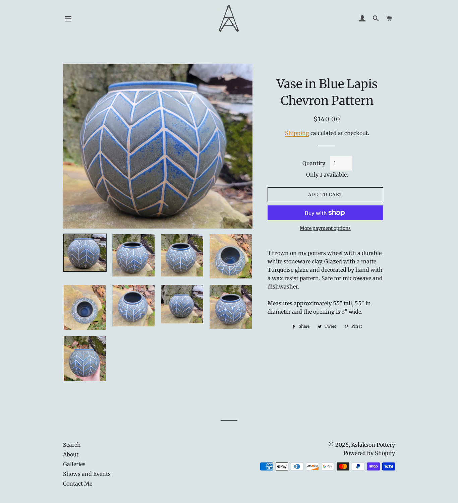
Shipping (297, 133)
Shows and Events (87, 473)
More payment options (325, 228)
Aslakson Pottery (373, 444)
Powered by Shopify (369, 453)
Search (72, 444)
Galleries (74, 464)
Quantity (313, 163)
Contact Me (77, 483)
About (70, 454)
